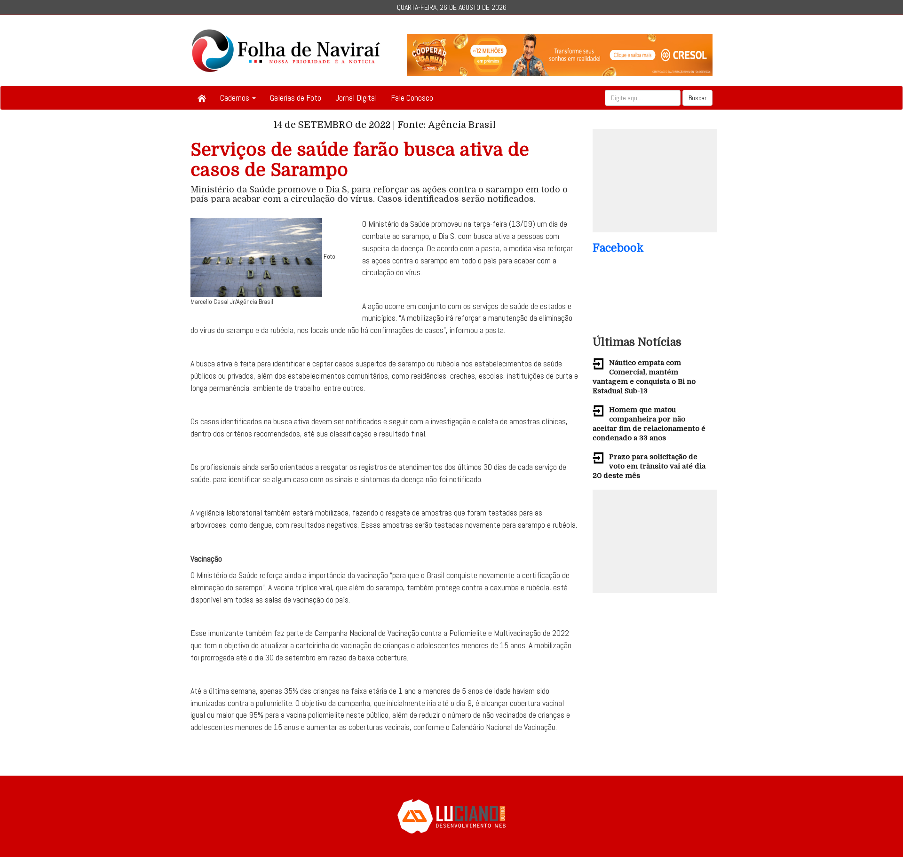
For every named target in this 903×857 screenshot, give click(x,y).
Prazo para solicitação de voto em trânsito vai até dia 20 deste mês (649, 466)
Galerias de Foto (295, 97)
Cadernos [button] (235, 97)
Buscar (697, 98)
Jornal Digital (356, 97)
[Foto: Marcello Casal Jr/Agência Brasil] (256, 257)
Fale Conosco (412, 97)
